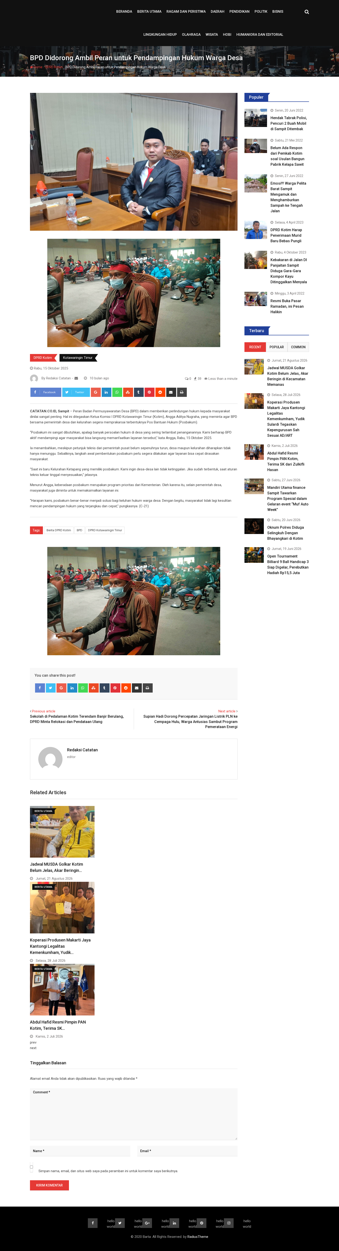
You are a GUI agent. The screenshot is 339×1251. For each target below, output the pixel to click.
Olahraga (191, 34)
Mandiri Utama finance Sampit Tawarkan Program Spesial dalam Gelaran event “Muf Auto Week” (288, 498)
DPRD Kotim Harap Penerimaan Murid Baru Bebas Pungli (286, 235)
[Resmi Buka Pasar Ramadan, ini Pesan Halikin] (255, 299)
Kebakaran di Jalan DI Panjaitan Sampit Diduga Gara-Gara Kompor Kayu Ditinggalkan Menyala (289, 271)
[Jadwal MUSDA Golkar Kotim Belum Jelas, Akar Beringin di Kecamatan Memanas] (254, 366)
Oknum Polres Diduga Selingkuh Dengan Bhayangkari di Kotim (285, 533)
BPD (79, 530)
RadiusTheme (197, 1237)
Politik (261, 11)
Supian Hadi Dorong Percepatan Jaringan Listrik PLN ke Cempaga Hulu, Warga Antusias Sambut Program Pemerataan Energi (190, 721)
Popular (277, 347)
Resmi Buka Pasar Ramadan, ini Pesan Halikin (287, 306)
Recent (255, 347)
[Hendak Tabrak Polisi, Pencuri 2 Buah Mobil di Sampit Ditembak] (255, 118)
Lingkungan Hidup (160, 34)
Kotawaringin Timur (77, 358)
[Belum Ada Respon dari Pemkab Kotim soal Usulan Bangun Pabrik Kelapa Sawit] (255, 146)
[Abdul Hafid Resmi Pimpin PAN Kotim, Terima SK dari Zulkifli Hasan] (254, 452)
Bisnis (277, 11)
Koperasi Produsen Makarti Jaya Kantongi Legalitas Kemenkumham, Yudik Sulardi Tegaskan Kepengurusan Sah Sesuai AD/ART (286, 419)
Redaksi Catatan (82, 749)
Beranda (124, 11)
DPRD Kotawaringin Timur (105, 530)
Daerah (217, 11)
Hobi (227, 34)
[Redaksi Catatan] (76, 378)
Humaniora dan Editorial (259, 34)
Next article (226, 711)
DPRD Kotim (54, 67)
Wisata (212, 34)
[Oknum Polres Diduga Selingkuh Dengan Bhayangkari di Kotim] (254, 526)
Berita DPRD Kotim (59, 530)
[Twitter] (51, 688)
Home (37, 67)
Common (298, 347)
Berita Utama (149, 11)
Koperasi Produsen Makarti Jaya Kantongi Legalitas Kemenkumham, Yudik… (60, 946)
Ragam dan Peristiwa (186, 11)
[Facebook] (40, 688)
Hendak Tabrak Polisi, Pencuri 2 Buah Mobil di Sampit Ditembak (289, 123)
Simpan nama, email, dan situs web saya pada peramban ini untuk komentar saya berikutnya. (108, 1171)
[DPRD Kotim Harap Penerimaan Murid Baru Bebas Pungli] (255, 230)
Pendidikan (239, 11)
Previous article (43, 711)
